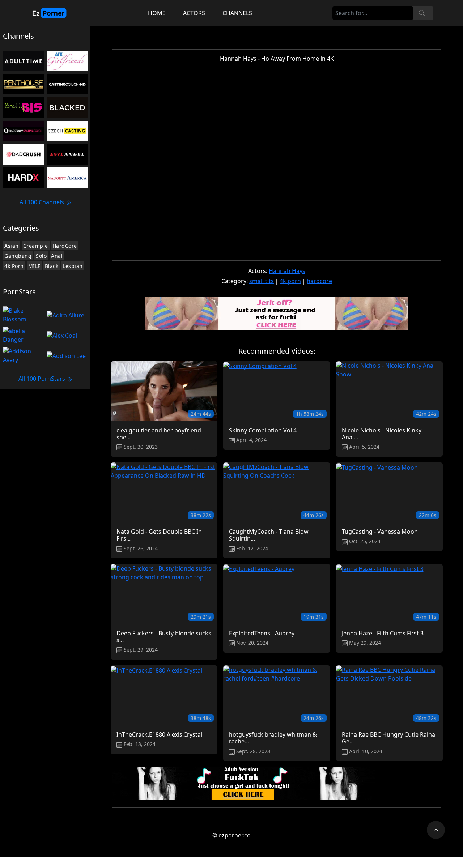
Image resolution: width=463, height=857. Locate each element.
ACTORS (194, 13)
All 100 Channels (42, 202)
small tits (261, 281)
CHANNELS (237, 13)
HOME (157, 13)
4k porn (290, 281)
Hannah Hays (287, 271)
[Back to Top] (436, 830)
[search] (421, 13)
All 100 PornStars (42, 379)
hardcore (319, 281)
